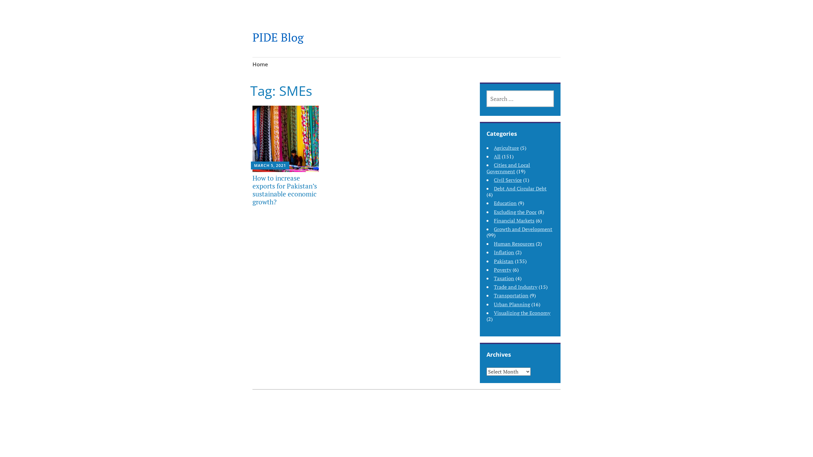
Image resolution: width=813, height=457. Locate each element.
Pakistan (504, 261)
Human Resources (514, 243)
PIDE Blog (278, 37)
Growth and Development (523, 229)
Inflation (504, 252)
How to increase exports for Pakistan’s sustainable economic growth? (284, 190)
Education (505, 203)
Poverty (502, 269)
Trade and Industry (515, 286)
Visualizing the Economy (522, 312)
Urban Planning (512, 304)
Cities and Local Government (508, 168)
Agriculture (506, 147)
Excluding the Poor (515, 212)
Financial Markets (514, 220)
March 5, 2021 (270, 165)
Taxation (504, 278)
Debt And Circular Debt (520, 188)
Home (260, 64)
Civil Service (508, 179)
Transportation (511, 295)
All (497, 156)
